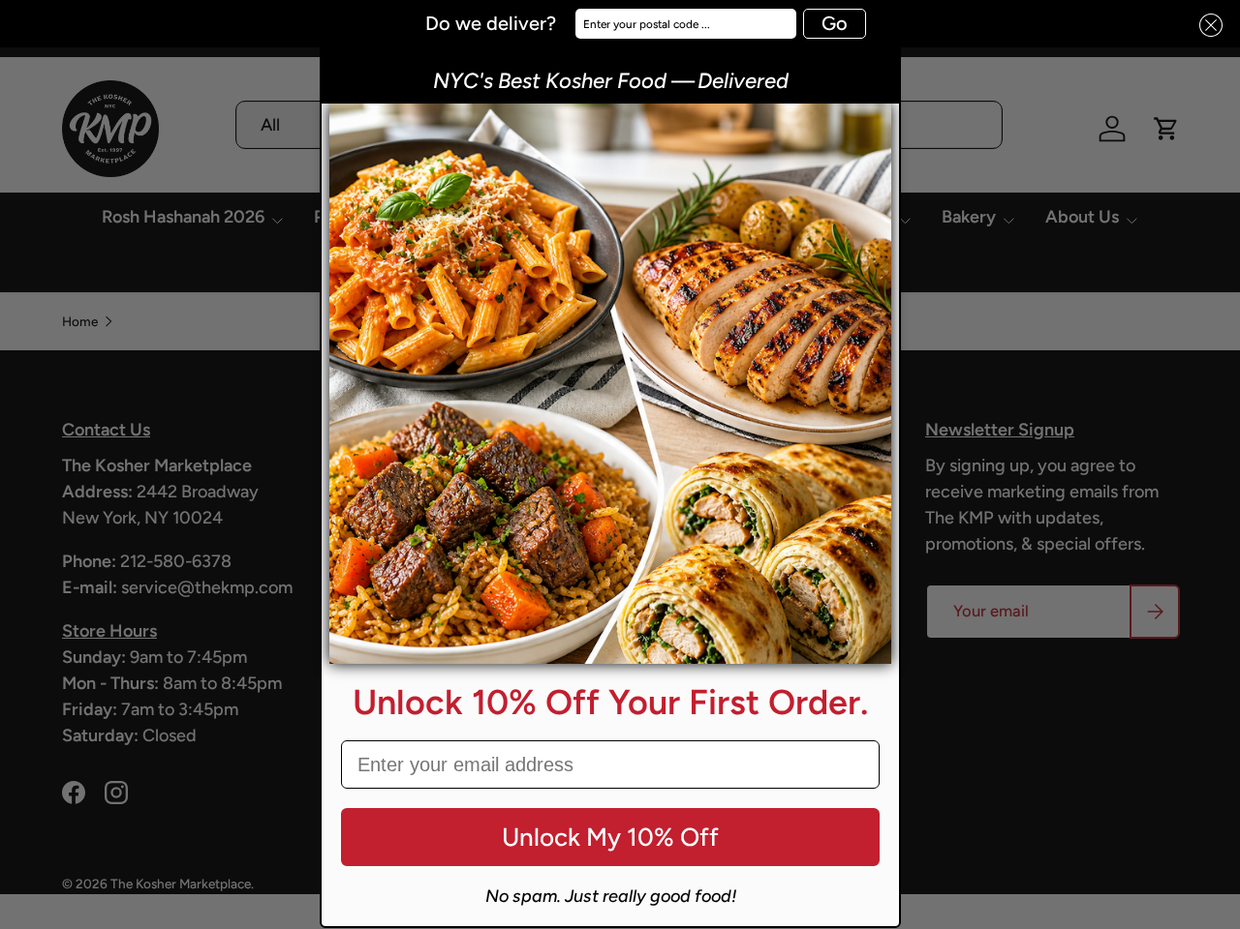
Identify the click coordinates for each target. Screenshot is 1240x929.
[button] (1205, 26)
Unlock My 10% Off (610, 837)
